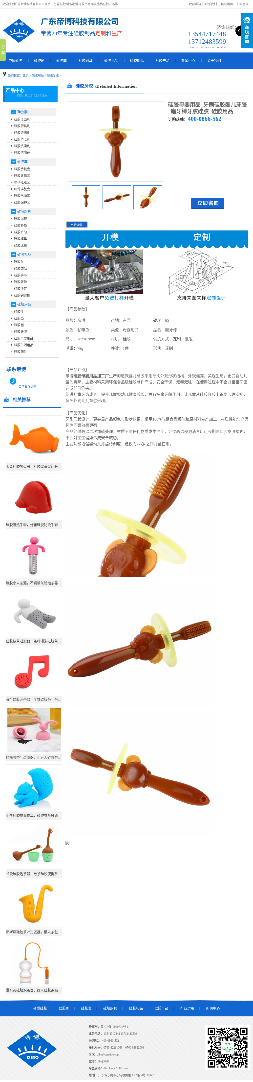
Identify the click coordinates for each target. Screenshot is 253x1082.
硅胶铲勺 (20, 232)
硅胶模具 (20, 239)
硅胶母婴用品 (23, 338)
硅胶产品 (162, 61)
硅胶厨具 (85, 61)
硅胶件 (19, 311)
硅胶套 (61, 61)
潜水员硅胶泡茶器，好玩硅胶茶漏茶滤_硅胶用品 (43, 990)
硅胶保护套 (22, 202)
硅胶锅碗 (20, 219)
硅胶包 (19, 262)
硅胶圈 (19, 325)
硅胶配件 (20, 351)
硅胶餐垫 (20, 225)
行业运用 (187, 1008)
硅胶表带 (20, 282)
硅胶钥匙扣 (22, 295)
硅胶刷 (39, 61)
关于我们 (214, 61)
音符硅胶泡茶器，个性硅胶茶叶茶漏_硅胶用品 (41, 699)
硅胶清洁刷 (22, 139)
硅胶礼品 (111, 61)
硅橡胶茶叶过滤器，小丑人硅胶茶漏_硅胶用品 (41, 757)
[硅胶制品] (19, 31)
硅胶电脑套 (22, 196)
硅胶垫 (19, 318)
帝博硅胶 (15, 61)
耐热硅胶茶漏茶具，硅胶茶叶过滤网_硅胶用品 (41, 816)
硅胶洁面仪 (22, 152)
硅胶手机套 (22, 169)
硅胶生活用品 (23, 345)
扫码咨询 (243, 4)
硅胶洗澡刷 (22, 146)
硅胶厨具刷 (22, 126)
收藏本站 (195, 4)
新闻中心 (188, 61)
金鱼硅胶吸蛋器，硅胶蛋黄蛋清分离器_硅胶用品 (43, 467)
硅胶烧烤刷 (22, 132)
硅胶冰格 (20, 245)
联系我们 (211, 4)
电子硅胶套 (22, 182)
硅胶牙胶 (53, 75)
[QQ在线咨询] (207, 208)
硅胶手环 (20, 275)
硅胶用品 (137, 61)
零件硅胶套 (22, 189)
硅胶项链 (20, 288)
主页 (26, 75)
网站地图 (227, 4)
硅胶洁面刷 (22, 119)
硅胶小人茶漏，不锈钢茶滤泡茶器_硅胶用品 (39, 583)
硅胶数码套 (22, 175)
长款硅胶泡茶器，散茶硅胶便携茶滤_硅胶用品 (41, 874)
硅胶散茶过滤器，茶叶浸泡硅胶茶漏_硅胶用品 (41, 641)
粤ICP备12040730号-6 (114, 1027)
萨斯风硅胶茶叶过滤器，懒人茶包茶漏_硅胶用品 (43, 932)
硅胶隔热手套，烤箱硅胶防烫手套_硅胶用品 (39, 525)
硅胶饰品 (20, 268)
